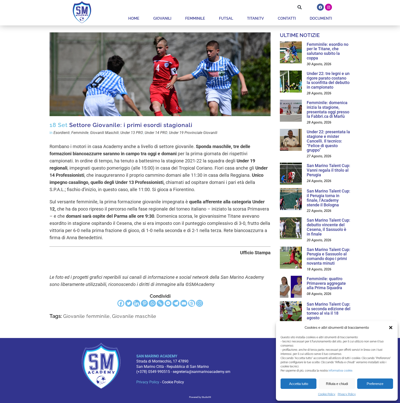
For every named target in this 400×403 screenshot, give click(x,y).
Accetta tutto (298, 384)
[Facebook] (320, 7)
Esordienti (61, 132)
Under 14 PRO (156, 132)
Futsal (226, 18)
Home (133, 18)
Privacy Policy (347, 394)
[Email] (183, 303)
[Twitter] (128, 303)
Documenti (321, 18)
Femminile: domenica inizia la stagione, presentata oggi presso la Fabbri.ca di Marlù (328, 109)
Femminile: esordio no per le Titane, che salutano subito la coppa (327, 51)
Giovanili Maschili (104, 132)
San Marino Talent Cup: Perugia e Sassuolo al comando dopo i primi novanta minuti (328, 256)
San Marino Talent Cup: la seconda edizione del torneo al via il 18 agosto (328, 311)
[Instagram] (328, 7)
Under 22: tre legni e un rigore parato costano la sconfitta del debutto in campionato (328, 80)
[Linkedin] (136, 303)
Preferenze (375, 384)
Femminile (195, 18)
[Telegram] (175, 303)
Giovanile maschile (134, 316)
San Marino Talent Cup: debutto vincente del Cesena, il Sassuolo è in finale (328, 227)
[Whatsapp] (152, 303)
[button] (390, 327)
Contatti (287, 18)
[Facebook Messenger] (168, 303)
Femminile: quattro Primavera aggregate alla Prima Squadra (326, 283)
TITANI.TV (255, 18)
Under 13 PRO (131, 132)
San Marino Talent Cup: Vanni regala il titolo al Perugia (328, 170)
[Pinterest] (144, 303)
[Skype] (191, 303)
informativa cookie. (340, 370)
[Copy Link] (160, 303)
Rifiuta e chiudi (337, 384)
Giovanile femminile (86, 316)
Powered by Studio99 (200, 397)
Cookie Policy (326, 394)
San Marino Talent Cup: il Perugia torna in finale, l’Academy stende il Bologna (328, 198)
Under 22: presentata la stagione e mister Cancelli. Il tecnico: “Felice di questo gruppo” (328, 140)
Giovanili (162, 18)
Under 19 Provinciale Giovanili (193, 132)
